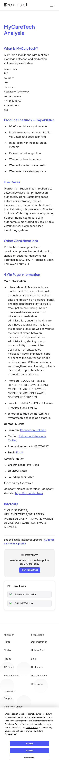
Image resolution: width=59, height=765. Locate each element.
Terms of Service (13, 706)
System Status (11, 675)
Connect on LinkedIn (33, 430)
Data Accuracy (39, 675)
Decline (29, 751)
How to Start (37, 650)
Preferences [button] (11, 734)
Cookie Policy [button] (32, 727)
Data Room (37, 684)
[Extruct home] (16, 5)
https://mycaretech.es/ (29, 493)
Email (19, 452)
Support (8, 698)
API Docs (9, 667)
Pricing (7, 658)
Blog (33, 658)
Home (7, 641)
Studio (7, 650)
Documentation (39, 641)
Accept (29, 744)
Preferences (30, 758)
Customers (37, 667)
